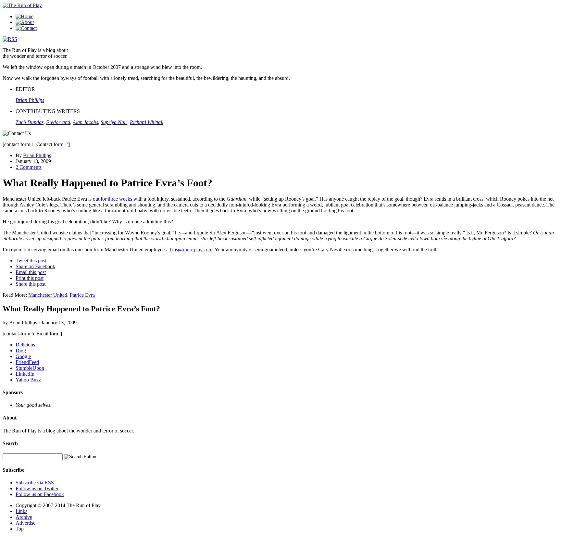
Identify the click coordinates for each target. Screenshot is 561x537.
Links (21, 511)
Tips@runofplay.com (190, 249)
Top (20, 528)
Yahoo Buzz (28, 379)
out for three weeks (112, 199)
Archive (24, 517)
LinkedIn (25, 374)
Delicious (25, 344)
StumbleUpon (30, 368)
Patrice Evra (82, 295)
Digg (21, 350)
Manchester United (47, 295)
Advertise (25, 523)
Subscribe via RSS (35, 482)
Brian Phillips (37, 155)
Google (23, 356)
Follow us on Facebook (40, 494)
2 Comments (29, 167)
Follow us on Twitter (37, 488)
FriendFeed (27, 362)
